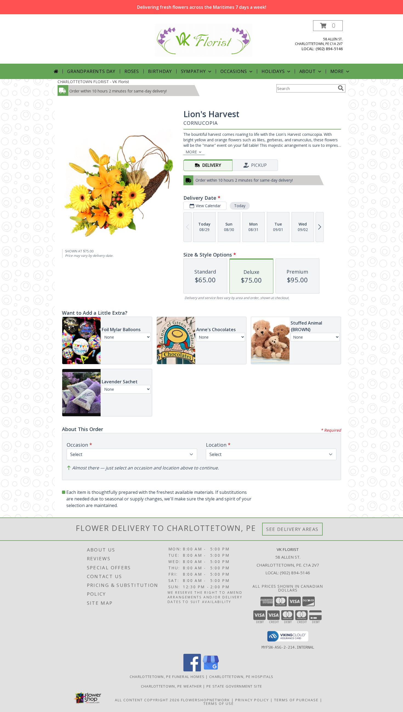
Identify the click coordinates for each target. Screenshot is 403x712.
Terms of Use (218, 703)
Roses (131, 71)
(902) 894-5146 (329, 48)
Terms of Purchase (296, 699)
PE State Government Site (234, 686)
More (337, 71)
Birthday (160, 71)
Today (239, 205)
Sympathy (193, 71)
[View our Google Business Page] (211, 669)
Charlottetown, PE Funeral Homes (167, 676)
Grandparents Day (91, 71)
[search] (340, 88)
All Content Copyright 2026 (147, 699)
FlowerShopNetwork (205, 699)
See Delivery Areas (292, 529)
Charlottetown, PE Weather (171, 686)
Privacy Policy (252, 699)
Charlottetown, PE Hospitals (241, 676)
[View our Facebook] (192, 669)
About (307, 71)
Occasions (233, 71)
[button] (328, 25)
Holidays (273, 71)
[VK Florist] (204, 39)
